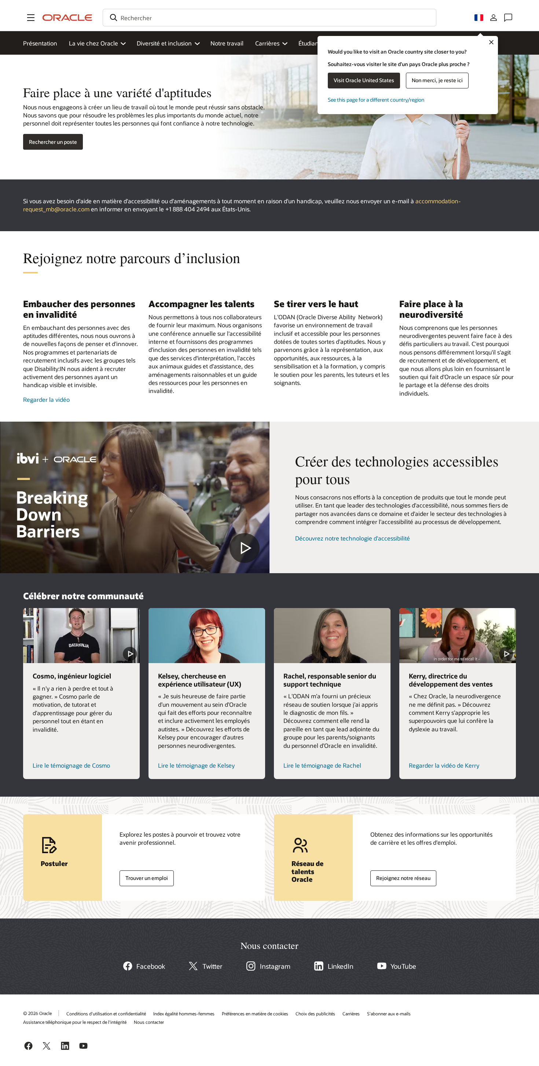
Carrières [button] (267, 43)
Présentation (40, 43)
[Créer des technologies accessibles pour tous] (135, 497)
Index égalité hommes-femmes (183, 1013)
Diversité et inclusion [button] (164, 43)
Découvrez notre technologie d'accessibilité (352, 538)
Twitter (212, 966)
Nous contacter (149, 1022)
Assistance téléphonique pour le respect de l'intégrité (74, 1022)
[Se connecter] (493, 17)
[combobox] (269, 17)
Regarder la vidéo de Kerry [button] (444, 765)
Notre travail (226, 43)
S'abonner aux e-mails (389, 1013)
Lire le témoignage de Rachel (322, 765)
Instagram (275, 966)
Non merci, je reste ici (437, 80)
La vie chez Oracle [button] (93, 43)
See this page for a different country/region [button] (376, 99)
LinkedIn (340, 966)
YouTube (403, 966)
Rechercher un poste (53, 141)
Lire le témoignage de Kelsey (196, 765)
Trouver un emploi (144, 876)
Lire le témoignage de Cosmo (71, 765)
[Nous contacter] (508, 17)
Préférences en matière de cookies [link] (255, 1013)
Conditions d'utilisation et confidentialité (106, 1013)
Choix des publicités (315, 1013)
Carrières (351, 1013)
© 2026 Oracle (37, 1013)
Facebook (150, 966)
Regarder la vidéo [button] (46, 399)
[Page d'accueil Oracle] (67, 17)
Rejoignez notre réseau (400, 876)
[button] (30, 17)
